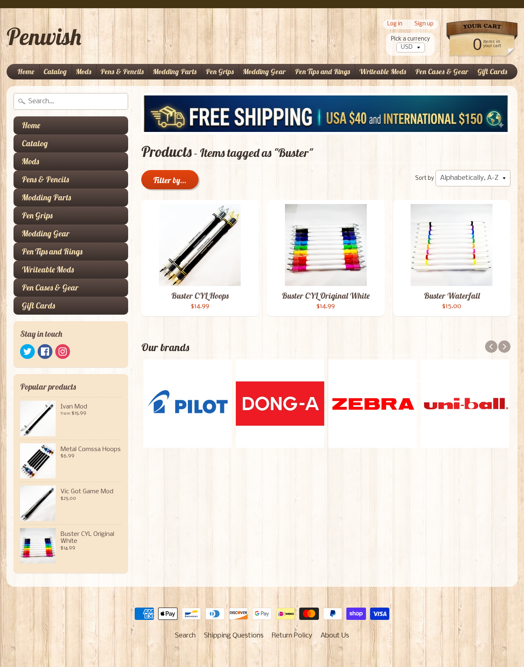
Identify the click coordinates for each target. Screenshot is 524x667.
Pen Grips (220, 71)
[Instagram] (62, 351)
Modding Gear (264, 71)
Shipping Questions (234, 636)
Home (25, 71)
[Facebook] (45, 351)
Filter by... (170, 180)
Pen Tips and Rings (322, 71)
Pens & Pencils (122, 71)
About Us (335, 636)
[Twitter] (27, 351)
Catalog (55, 71)
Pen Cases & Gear (441, 71)
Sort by (424, 178)
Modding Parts (174, 71)
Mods (83, 71)
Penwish (44, 36)
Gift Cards (492, 71)
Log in (394, 24)
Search (185, 636)
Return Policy (292, 636)
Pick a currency (410, 39)
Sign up (424, 24)
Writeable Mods (382, 71)
